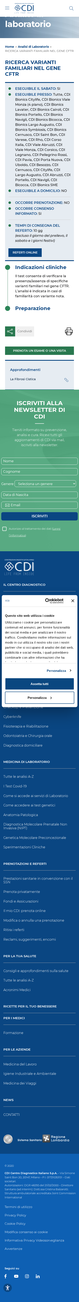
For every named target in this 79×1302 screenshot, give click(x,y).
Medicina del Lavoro (20, 1064)
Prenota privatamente (21, 892)
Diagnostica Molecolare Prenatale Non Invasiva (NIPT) (35, 826)
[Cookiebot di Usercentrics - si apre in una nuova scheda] (47, 601)
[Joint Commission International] (8, 1139)
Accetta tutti (39, 684)
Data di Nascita (15, 495)
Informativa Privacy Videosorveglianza (34, 1240)
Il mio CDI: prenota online (24, 911)
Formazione (13, 1033)
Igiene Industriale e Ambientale (29, 1074)
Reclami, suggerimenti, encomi (29, 939)
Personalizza (56, 670)
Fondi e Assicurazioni (20, 901)
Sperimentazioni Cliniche (24, 847)
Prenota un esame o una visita (39, 351)
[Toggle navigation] (7, 7)
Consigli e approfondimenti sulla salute (35, 971)
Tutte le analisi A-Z (18, 777)
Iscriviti (40, 516)
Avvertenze (13, 1249)
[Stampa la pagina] (69, 331)
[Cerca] (71, 8)
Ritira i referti (13, 930)
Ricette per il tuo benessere (30, 1006)
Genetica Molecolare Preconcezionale (34, 838)
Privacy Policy (15, 1215)
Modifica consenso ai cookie (26, 1232)
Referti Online (25, 252)
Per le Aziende (17, 1049)
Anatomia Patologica (20, 815)
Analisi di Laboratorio (33, 46)
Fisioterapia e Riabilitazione (25, 726)
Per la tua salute (19, 956)
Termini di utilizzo (18, 1207)
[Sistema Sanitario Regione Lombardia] (43, 1139)
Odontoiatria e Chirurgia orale (27, 736)
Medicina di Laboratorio (26, 762)
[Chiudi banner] (72, 600)
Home (9, 46)
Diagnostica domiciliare (23, 745)
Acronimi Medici (17, 990)
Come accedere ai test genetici (29, 805)
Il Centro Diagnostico (24, 585)
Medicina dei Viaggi (19, 1083)
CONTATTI (11, 1115)
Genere (7, 484)
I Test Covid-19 (15, 786)
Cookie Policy (15, 1224)
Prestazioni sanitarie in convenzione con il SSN (38, 880)
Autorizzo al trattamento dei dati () (34, 529)
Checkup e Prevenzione (23, 707)
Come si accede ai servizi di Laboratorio (35, 796)
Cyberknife (12, 717)
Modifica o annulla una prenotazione (33, 920)
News (8, 1100)
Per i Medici (14, 1018)
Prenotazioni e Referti (25, 864)
